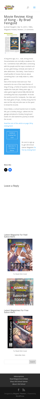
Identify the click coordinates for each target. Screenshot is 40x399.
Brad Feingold (11, 27)
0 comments (29, 30)
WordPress (20, 396)
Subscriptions (19, 376)
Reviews (20, 30)
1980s (30, 27)
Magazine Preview (10, 30)
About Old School (18, 384)
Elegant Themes (19, 394)
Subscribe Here (20, 355)
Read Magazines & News (19, 379)
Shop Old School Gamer (19, 381)
